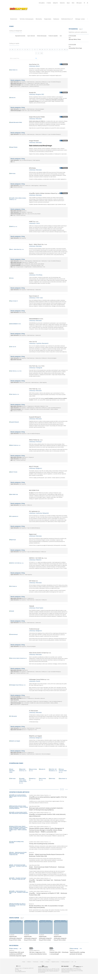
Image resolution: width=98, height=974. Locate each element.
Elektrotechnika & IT (67, 19)
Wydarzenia (62, 2)
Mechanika (39, 19)
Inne (61, 35)
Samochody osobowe (25, 265)
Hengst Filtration (34, 140)
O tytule (23, 961)
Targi (14, 215)
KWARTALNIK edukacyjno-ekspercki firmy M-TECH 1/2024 (15, 938)
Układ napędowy (22, 81)
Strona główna (42, 2)
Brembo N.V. (32, 92)
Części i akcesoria (31, 35)
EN (72, 961)
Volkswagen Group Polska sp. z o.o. (39, 679)
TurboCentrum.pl (34, 629)
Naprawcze (24, 83)
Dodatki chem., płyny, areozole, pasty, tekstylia (39, 84)
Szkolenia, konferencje (34, 86)
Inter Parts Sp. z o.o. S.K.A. (37, 366)
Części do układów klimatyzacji (54, 81)
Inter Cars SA (33, 341)
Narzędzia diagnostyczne (34, 950)
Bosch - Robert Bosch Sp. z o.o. (38, 244)
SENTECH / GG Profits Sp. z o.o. (38, 558)
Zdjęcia (68, 2)
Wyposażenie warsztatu (20, 35)
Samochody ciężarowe (35, 265)
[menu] (49, 3)
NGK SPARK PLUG (34, 490)
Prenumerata (35, 961)
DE (75, 961)
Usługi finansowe (24, 86)
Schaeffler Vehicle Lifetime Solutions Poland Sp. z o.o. (45, 193)
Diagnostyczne (31, 83)
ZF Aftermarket (33, 710)
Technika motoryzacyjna (26, 19)
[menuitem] (42, 3)
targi (69, 37)
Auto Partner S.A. (34, 64)
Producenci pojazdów (53, 35)
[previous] (61, 789)
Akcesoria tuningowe (40, 109)
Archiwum (47, 961)
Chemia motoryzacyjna (41, 35)
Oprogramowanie (16, 86)
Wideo (73, 2)
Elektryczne (44, 81)
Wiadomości (13, 19)
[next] (63, 789)
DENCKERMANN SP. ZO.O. (36, 319)
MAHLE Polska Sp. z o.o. (36, 440)
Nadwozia (56, 19)
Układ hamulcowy (30, 81)
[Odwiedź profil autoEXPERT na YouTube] (49, 959)
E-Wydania (49, 2)
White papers (79, 2)
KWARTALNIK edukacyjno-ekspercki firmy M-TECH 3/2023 (45, 938)
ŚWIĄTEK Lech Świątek (35, 736)
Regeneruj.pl (32, 534)
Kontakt (41, 961)
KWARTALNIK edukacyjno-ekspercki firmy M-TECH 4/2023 (30, 938)
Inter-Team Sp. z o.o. (35, 389)
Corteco (31, 273)
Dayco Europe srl (34, 296)
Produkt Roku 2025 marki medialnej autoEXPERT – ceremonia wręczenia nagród (17, 953)
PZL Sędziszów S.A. (34, 511)
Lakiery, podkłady (54, 409)
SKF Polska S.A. (33, 581)
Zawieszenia (38, 81)
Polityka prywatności (65, 961)
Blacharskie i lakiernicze (40, 83)
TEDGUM (31, 606)
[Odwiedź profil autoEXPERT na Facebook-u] (48, 959)
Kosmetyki (27, 84)
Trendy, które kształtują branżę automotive (41, 843)
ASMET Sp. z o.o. (33, 221)
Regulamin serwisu (55, 961)
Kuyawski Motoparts (35, 417)
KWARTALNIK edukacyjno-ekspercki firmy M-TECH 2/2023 (60, 938)
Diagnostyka (47, 19)
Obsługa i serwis (80, 19)
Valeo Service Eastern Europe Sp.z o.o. (40, 652)
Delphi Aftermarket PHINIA (37, 117)
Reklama (29, 961)
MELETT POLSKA (33, 466)
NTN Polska (32, 168)
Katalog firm (55, 2)
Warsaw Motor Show (75, 39)
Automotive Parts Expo (75, 48)
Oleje (22, 84)
